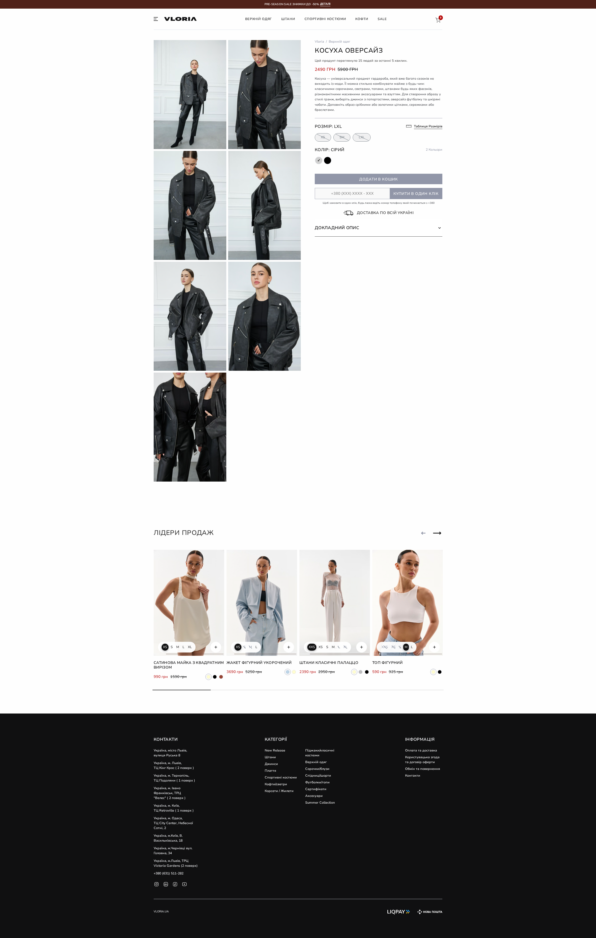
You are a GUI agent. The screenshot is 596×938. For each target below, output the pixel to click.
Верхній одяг (339, 41)
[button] (378, 227)
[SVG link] (156, 20)
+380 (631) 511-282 (168, 873)
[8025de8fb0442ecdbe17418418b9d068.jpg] (264, 316)
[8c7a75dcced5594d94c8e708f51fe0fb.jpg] (264, 205)
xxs (312, 647)
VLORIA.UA (161, 911)
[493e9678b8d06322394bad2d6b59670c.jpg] (190, 205)
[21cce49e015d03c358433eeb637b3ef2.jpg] (190, 427)
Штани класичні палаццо (328, 662)
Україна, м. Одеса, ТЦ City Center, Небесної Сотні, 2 (173, 823)
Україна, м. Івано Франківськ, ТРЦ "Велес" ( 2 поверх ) (170, 793)
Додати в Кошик (378, 179)
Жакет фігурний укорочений (259, 662)
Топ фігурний (387, 662)
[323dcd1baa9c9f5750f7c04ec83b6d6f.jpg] (264, 94)
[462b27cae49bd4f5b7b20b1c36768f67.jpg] (190, 94)
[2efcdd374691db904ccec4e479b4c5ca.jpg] (190, 316)
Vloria (319, 41)
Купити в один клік (416, 193)
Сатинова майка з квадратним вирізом (189, 665)
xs (165, 647)
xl (190, 647)
